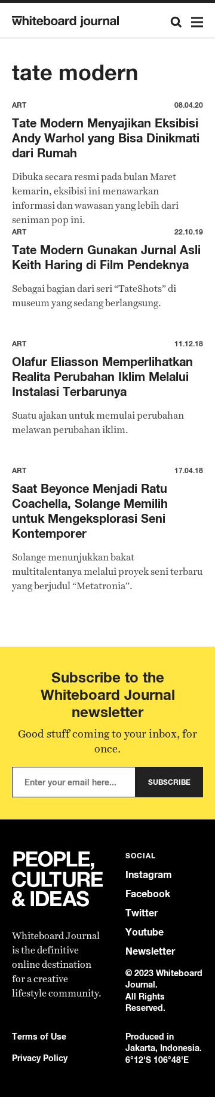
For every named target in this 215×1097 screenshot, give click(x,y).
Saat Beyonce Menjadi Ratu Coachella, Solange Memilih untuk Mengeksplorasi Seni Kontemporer (90, 511)
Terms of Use (39, 1036)
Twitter (141, 913)
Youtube (144, 932)
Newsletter (150, 951)
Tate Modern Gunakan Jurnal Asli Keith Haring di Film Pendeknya (106, 257)
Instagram (148, 874)
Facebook (147, 894)
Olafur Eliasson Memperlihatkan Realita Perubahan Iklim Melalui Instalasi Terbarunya (102, 376)
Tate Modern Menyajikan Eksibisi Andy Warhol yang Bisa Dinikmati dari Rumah (105, 137)
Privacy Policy (39, 1058)
